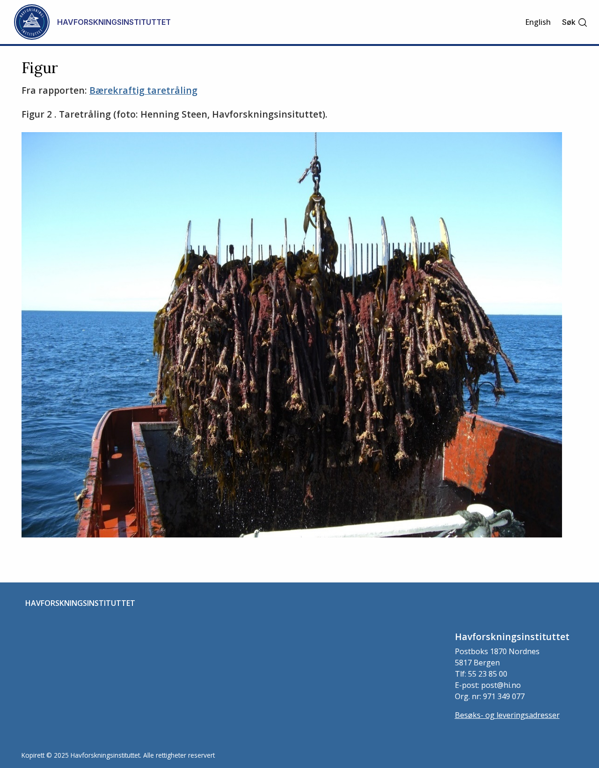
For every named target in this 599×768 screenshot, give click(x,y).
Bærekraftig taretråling (143, 90)
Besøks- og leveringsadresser (507, 715)
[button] (575, 22)
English (538, 22)
